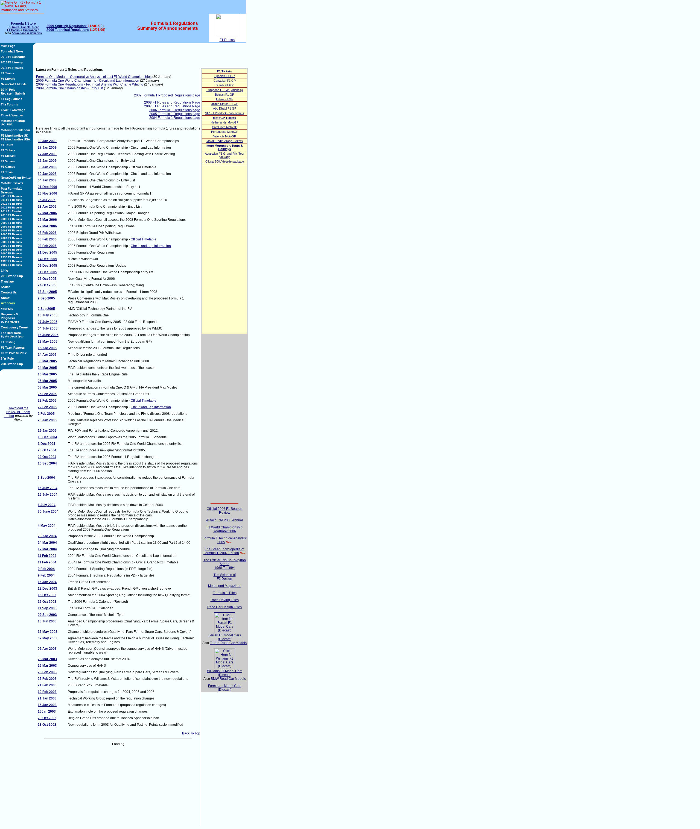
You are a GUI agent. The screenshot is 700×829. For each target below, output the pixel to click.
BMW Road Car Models (228, 679)
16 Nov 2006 (47, 193)
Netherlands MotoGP (224, 122)
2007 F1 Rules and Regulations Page (172, 106)
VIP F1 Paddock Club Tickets (224, 113)
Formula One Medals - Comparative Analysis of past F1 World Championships (93, 77)
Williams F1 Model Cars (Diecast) (224, 673)
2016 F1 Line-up (12, 62)
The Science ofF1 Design (225, 577)
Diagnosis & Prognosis (10, 318)
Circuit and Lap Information (151, 246)
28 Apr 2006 (47, 206)
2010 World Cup (12, 276)
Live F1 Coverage (13, 109)
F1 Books (13, 29)
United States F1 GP (224, 103)
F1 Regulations (11, 99)
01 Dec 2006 (47, 187)
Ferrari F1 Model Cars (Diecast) (224, 637)
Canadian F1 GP (225, 80)
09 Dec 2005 (47, 265)
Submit (20, 93)
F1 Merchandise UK (14, 135)
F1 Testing (8, 342)
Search (5, 287)
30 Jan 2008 (47, 167)
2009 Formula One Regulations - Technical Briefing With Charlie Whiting (89, 84)
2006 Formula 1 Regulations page (174, 110)
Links (4, 270)
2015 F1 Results (12, 67)
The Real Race (12, 334)
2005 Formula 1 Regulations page (174, 114)
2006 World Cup (12, 364)
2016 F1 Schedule (13, 56)
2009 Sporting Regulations (67, 26)
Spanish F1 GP (224, 76)
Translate (7, 281)
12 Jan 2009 (47, 161)
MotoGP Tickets (12, 183)
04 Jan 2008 (47, 180)
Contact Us (9, 292)
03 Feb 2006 (47, 239)
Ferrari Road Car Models (228, 643)
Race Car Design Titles (224, 607)
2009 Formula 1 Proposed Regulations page (167, 95)
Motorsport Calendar (15, 130)
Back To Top (191, 733)
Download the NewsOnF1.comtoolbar (17, 412)
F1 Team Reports (13, 347)
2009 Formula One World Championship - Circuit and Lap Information (87, 81)
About (5, 297)
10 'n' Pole (8, 89)
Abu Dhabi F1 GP (224, 108)
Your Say (7, 308)
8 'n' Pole (7, 358)
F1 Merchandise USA (15, 139)
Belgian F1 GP (224, 94)
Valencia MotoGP (224, 136)
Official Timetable (143, 239)
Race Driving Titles (225, 600)
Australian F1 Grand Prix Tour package (224, 155)
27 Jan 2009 (47, 147)
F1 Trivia (7, 172)
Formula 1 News (12, 51)
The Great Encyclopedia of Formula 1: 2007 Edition (223, 551)
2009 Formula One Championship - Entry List (69, 88)
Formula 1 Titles (225, 593)
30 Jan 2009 (47, 141)
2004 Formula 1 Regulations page (174, 118)
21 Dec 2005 (47, 252)
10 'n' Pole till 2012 (14, 353)
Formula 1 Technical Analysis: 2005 (225, 540)
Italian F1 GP (224, 99)
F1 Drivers (8, 78)
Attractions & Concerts (27, 32)
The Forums (9, 104)
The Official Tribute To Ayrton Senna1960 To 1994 (224, 564)
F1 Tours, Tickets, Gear (23, 26)
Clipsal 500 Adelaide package (224, 161)
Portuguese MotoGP (224, 131)
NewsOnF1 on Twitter (16, 177)
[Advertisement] (18, 390)
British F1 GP (225, 85)
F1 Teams (7, 73)
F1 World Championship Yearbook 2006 (224, 529)
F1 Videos (8, 161)
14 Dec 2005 (47, 259)
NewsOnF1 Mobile (14, 84)
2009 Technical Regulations (67, 30)
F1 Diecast (227, 40)
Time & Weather (12, 115)
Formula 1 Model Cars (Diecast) (224, 688)
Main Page (8, 46)
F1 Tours (7, 144)
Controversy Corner (15, 327)
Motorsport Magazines (224, 586)
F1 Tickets (8, 150)
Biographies (31, 29)
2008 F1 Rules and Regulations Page (172, 102)
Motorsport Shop (13, 120)
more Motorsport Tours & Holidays (224, 147)
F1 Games (8, 166)
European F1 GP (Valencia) (224, 90)
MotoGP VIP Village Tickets (224, 141)
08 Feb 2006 (47, 233)
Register (7, 93)
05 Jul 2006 (47, 200)
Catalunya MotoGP (224, 127)
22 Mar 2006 (47, 213)
